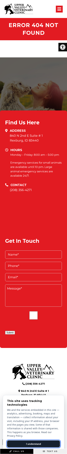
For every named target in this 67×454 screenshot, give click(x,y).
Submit (10, 332)
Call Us (18, 451)
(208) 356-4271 (21, 190)
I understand (33, 444)
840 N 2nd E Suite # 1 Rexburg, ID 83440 (26, 138)
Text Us (52, 451)
